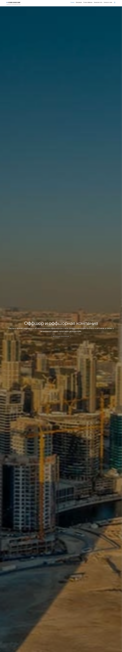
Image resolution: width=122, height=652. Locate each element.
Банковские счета (98, 2)
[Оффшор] (13, 3)
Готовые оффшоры (87, 2)
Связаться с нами (108, 2)
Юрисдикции (79, 2)
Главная (72, 2)
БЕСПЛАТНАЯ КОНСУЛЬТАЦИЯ (61, 336)
